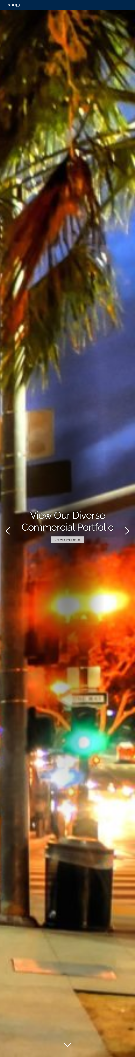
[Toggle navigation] (125, 5)
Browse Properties (68, 540)
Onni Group (15, 5)
